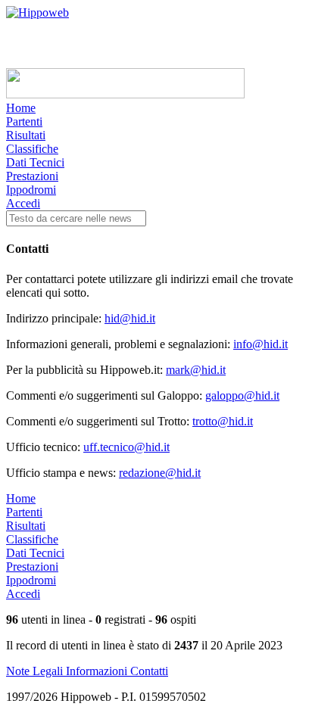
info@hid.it (260, 344)
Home (21, 107)
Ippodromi (31, 189)
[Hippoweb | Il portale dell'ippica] (37, 12)
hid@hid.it (130, 318)
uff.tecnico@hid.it (126, 446)
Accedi (23, 203)
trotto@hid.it (222, 421)
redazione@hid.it (160, 472)
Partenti (24, 121)
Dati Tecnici (35, 162)
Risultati (25, 135)
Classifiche (32, 148)
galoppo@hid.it (242, 395)
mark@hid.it (196, 369)
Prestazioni (32, 176)
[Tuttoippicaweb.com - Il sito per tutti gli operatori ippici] (125, 94)
